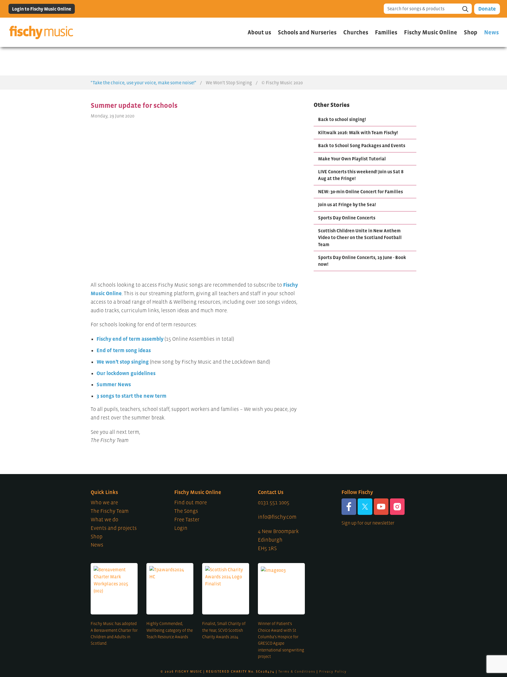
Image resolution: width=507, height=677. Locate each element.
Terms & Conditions (296, 671)
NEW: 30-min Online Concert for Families (360, 191)
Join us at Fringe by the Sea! (347, 204)
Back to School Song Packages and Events (361, 145)
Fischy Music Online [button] (430, 32)
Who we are (104, 502)
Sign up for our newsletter (368, 522)
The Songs (186, 511)
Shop (96, 537)
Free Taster (187, 520)
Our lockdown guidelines (126, 373)
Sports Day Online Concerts (346, 217)
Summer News (114, 384)
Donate (487, 9)
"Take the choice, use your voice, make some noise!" (143, 82)
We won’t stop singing (123, 362)
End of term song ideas (124, 350)
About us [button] (259, 32)
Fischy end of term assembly (130, 339)
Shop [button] (470, 32)
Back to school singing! (342, 119)
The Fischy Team (110, 511)
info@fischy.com (277, 517)
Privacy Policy (333, 671)
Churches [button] (355, 32)
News (491, 32)
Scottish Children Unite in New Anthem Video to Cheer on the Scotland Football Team (360, 237)
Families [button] (386, 32)
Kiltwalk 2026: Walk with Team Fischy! (358, 132)
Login (180, 528)
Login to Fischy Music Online (41, 8)
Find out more (190, 502)
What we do (104, 520)
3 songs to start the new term (131, 396)
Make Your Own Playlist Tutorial (352, 158)
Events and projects (114, 528)
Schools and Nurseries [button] (307, 32)
